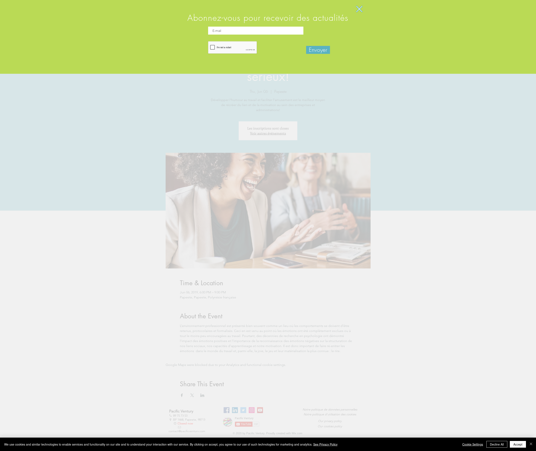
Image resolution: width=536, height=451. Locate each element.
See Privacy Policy (325, 444)
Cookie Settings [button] (472, 444)
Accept (517, 444)
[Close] (530, 444)
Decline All (497, 444)
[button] (359, 9)
